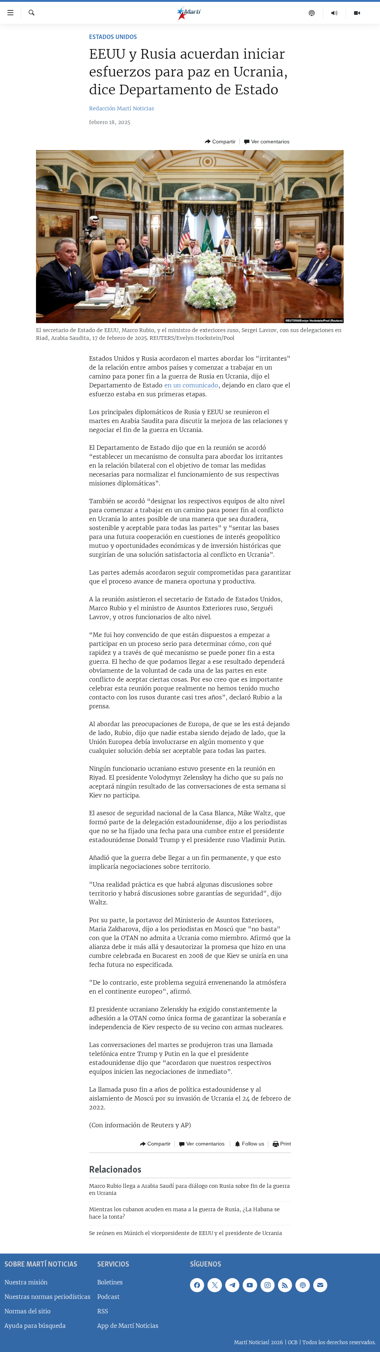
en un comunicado (191, 385)
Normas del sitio (27, 1311)
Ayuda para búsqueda (35, 1325)
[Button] (220, 141)
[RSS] (285, 1285)
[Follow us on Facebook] (197, 1285)
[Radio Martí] (334, 13)
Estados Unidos (113, 37)
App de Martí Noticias (127, 1325)
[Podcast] (312, 13)
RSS (102, 1311)
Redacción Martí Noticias (121, 108)
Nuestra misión (26, 1282)
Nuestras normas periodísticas (47, 1296)
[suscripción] (320, 1285)
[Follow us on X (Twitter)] (214, 1285)
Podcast (108, 1296)
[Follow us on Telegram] (232, 1285)
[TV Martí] (357, 13)
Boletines (110, 1282)
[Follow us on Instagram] (268, 1285)
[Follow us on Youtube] (250, 1285)
